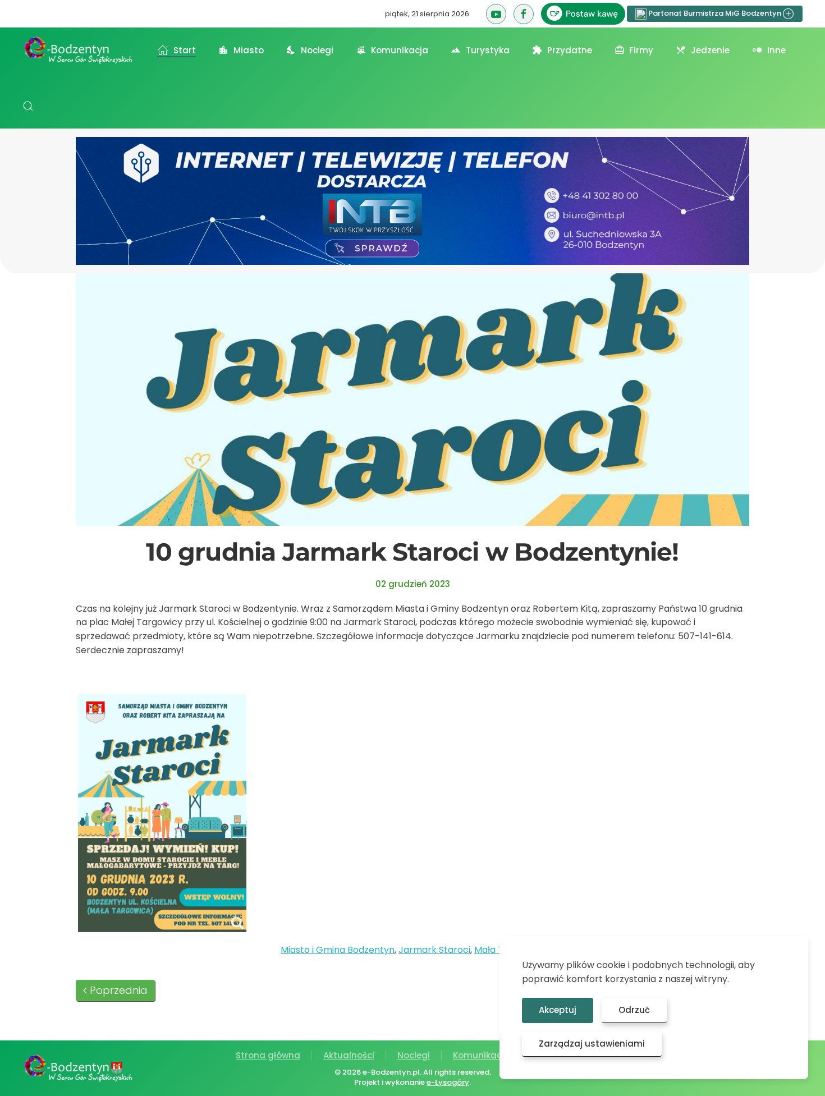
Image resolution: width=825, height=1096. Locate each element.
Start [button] (184, 50)
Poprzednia (119, 990)
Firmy (641, 50)
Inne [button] (776, 50)
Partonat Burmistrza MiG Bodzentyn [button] (715, 13)
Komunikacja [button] (399, 50)
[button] (28, 106)
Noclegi (413, 1055)
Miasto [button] (248, 50)
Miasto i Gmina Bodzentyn (338, 949)
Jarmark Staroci (434, 949)
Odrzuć (634, 1010)
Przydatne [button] (569, 50)
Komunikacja (481, 1055)
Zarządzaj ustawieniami (592, 1043)
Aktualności (348, 1055)
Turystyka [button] (488, 50)
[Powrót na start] (78, 50)
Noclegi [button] (317, 50)
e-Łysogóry (448, 1082)
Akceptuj (557, 1010)
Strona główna (268, 1055)
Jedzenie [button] (710, 50)
